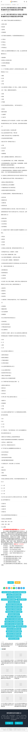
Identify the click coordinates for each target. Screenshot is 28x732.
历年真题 (13, 4)
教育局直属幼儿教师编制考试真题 (14, 609)
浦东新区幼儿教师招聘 (21, 626)
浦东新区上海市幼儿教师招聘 (14, 616)
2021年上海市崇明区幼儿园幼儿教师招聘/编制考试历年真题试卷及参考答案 (21, 645)
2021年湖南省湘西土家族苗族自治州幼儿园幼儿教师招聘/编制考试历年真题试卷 (20, 662)
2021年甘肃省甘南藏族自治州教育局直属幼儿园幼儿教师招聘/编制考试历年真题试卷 (20, 705)
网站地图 (15, 728)
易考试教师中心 (14, 2)
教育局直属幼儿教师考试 (14, 614)
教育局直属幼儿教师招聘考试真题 (14, 604)
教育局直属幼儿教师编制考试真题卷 (13, 611)
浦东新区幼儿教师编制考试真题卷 (14, 636)
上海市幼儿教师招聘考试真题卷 (14, 594)
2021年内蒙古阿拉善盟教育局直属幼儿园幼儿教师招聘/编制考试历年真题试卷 (7, 677)
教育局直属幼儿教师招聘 (14, 602)
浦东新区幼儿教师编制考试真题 (14, 633)
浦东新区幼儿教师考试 (14, 638)
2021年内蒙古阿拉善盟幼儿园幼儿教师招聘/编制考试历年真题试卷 (20, 677)
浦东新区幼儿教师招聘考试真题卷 (14, 631)
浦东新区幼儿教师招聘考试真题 (14, 628)
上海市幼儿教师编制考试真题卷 (8, 599)
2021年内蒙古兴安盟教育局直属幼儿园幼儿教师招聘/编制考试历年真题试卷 (20, 691)
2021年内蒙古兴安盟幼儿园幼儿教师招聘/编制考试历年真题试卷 (7, 705)
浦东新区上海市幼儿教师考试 (8, 626)
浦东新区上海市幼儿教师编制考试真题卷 (13, 624)
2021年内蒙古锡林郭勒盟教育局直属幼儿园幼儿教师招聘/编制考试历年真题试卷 (7, 691)
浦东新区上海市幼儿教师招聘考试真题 (14, 619)
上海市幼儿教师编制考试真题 (14, 597)
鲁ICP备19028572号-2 (21, 728)
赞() (11, 582)
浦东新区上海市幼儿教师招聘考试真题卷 (13, 621)
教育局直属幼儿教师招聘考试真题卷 (13, 606)
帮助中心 (18, 723)
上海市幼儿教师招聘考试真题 (19, 592)
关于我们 (9, 723)
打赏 (17, 582)
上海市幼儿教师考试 (21, 599)
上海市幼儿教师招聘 (6, 592)
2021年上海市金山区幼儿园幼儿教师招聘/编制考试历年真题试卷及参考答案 (7, 645)
